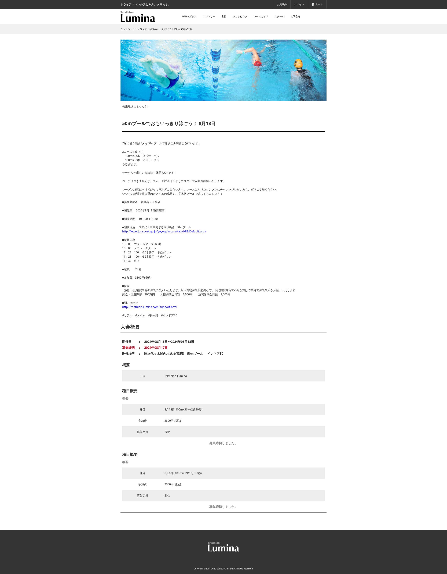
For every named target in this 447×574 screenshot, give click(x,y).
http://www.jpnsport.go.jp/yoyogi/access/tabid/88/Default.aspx (164, 231)
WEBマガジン (189, 16)
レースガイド (261, 16)
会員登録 (282, 4)
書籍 (223, 16)
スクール (279, 16)
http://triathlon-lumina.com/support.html (149, 307)
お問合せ (295, 16)
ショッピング (240, 16)
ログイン (299, 4)
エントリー (209, 16)
